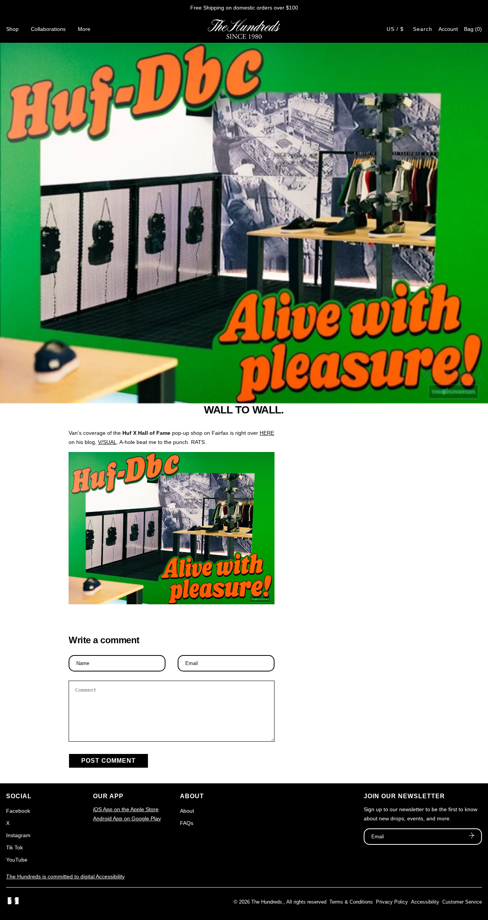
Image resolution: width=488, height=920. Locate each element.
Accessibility (425, 902)
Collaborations (48, 29)
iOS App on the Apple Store (126, 809)
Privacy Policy (392, 902)
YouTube (16, 860)
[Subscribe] (471, 836)
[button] (473, 29)
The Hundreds (266, 902)
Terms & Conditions (351, 902)
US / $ (395, 29)
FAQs (186, 823)
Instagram (18, 835)
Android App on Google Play (127, 818)
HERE (267, 433)
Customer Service (462, 902)
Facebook (18, 811)
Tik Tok (14, 847)
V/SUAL (107, 442)
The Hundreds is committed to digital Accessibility (65, 876)
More (84, 29)
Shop (12, 29)
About (187, 811)
